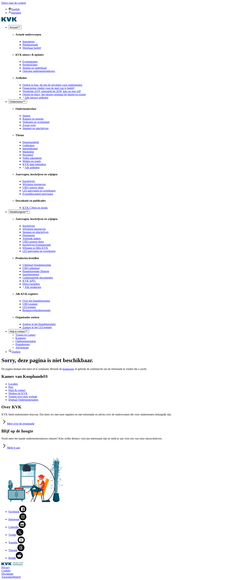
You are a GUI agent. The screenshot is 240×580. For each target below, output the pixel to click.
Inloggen (16, 12)
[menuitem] (123, 9)
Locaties (13, 383)
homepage (68, 368)
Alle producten (33, 287)
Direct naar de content (13, 2)
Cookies (6, 570)
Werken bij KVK (18, 393)
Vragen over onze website (22, 396)
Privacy (5, 567)
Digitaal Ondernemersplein (23, 399)
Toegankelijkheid (11, 576)
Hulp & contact (16, 390)
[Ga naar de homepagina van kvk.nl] (9, 20)
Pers (10, 387)
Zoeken (16, 351)
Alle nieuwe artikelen (36, 97)
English (15, 9)
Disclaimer (7, 573)
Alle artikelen (32, 167)
